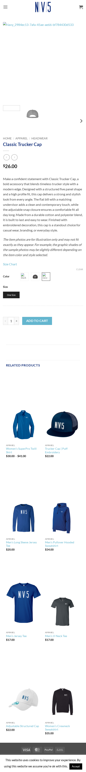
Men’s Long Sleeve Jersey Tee (21, 544)
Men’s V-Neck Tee (56, 636)
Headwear (39, 138)
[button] (5, 7)
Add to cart (37, 321)
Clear (79, 269)
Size (5, 287)
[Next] (76, 62)
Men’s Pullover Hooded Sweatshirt (59, 544)
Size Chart (10, 264)
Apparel (21, 138)
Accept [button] (76, 766)
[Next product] (6, 157)
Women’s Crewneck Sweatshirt (57, 727)
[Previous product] (14, 157)
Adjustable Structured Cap (22, 726)
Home (7, 138)
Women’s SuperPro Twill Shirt (21, 450)
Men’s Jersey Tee (16, 636)
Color (6, 276)
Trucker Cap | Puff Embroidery (56, 450)
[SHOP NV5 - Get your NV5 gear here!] (43, 7)
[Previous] (9, 62)
